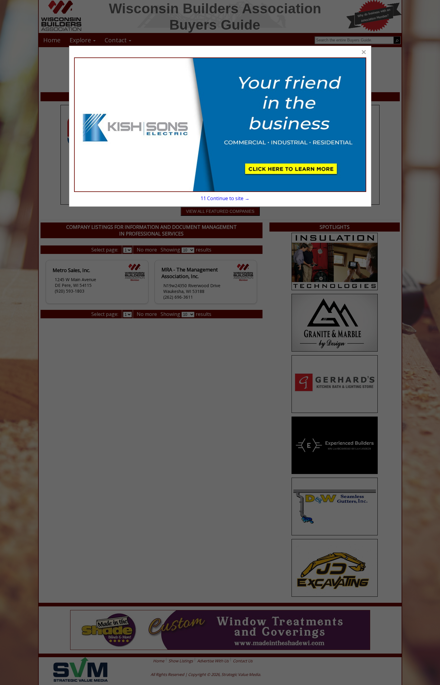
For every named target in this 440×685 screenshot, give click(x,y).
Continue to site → (224, 198)
